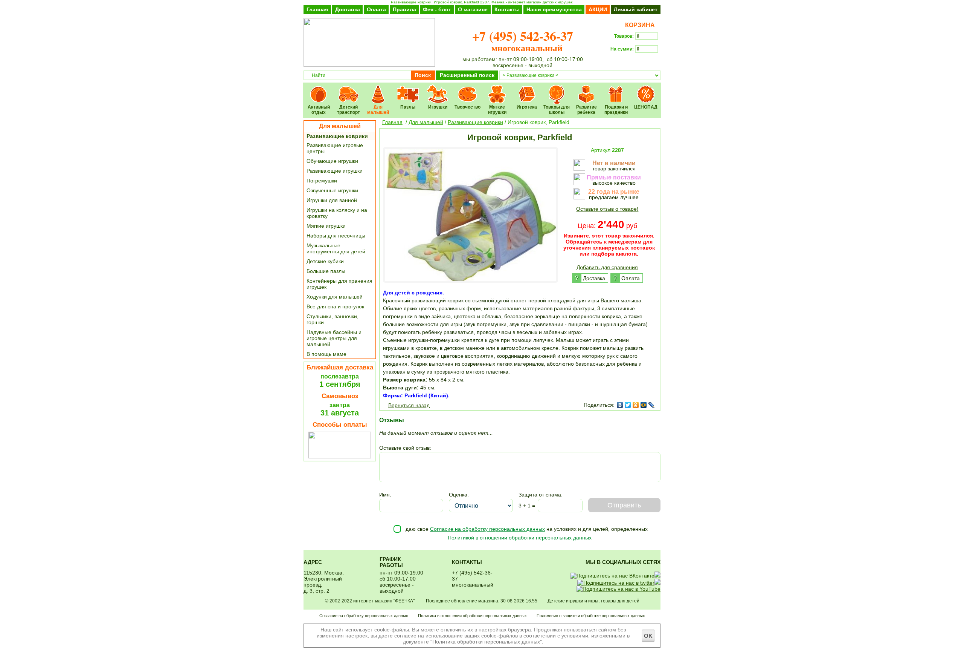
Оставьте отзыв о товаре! (607, 209)
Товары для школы (556, 89)
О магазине (473, 9)
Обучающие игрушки (332, 161)
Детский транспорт (348, 89)
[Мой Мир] (644, 405)
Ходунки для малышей (335, 297)
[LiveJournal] (652, 405)
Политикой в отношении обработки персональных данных (520, 538)
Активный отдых (319, 89)
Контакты (507, 9)
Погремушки (322, 181)
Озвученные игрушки (332, 190)
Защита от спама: (541, 495)
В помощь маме (326, 354)
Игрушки (437, 89)
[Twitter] (628, 405)
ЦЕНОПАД (646, 89)
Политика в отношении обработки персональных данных (472, 615)
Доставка (347, 9)
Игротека (527, 89)
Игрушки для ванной (332, 200)
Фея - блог (437, 9)
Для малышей (378, 89)
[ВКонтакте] (620, 405)
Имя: (385, 495)
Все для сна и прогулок (335, 306)
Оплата (376, 9)
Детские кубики (325, 261)
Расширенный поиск (467, 75)
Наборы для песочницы (336, 236)
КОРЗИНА (638, 25)
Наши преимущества (554, 9)
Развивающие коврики (337, 136)
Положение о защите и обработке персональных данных (591, 615)
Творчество (467, 89)
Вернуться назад (409, 405)
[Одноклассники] (636, 405)
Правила (404, 9)
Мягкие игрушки (497, 89)
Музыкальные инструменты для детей (336, 248)
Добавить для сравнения (607, 267)
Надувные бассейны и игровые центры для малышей (334, 338)
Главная (317, 9)
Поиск (423, 75)
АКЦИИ (598, 9)
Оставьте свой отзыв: (405, 448)
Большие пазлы (326, 271)
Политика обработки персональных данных (486, 642)
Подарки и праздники (616, 89)
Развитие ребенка (586, 89)
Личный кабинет (635, 9)
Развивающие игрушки (335, 171)
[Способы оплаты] (339, 457)
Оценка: (459, 495)
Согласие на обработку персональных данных (487, 529)
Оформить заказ (635, 63)
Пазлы (408, 89)
